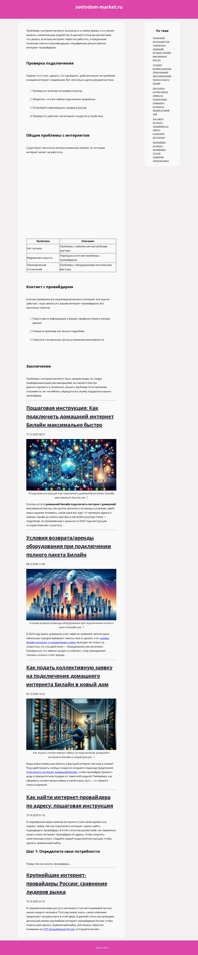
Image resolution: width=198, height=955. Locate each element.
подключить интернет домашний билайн (51, 772)
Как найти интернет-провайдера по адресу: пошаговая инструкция (161, 128)
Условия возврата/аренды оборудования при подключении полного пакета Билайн (162, 74)
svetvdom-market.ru (99, 7)
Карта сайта (102, 947)
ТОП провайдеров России (59, 929)
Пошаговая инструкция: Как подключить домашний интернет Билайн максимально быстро (162, 48)
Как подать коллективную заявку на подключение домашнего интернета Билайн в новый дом (161, 101)
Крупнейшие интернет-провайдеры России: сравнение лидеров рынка (161, 151)
